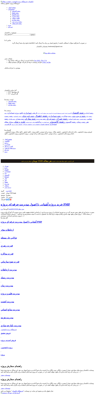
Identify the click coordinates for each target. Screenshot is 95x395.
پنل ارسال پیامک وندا (40, 60)
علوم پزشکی (16, 18)
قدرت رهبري (7, 246)
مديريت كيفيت (7, 301)
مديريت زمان (7, 285)
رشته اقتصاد (15, 14)
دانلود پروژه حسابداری (15, 113)
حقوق (6, 182)
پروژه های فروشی (10, 148)
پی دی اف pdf (8, 146)
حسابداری (28, 113)
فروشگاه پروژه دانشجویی (8, 329)
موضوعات (11, 9)
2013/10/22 (15, 209)
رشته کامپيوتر (70, 122)
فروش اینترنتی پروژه (8, 340)
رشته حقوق (15, 13)
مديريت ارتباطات (9, 270)
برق (5, 173)
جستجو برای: (8, 34)
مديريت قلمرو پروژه (10, 293)
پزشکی (6, 185)
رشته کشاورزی (45, 122)
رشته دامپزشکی (17, 23)
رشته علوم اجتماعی (73, 119)
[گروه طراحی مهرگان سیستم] (10, 393)
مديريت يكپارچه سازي (11, 325)
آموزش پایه (54, 113)
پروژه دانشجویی (6, 348)
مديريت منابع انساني (10, 309)
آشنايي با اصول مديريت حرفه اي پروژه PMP (21, 222)
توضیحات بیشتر (5, 375)
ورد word (7, 144)
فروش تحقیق (5, 333)
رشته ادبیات (89, 113)
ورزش (13, 124)
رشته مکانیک (12, 119)
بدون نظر (21, 209)
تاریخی (34, 113)
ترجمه (6, 143)
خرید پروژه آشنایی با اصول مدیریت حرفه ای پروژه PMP (35, 204)
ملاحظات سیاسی (18, 124)
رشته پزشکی (81, 122)
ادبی (41, 113)
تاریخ (5, 168)
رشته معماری (20, 119)
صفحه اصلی (12, 7)
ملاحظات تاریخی (36, 124)
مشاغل (11, 122)
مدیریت (6, 184)
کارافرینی (7, 124)
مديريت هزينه (7, 317)
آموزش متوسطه (60, 113)
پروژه (3, 355)
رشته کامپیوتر (16, 11)
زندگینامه (38, 122)
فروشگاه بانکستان (17, 391)
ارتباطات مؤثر (7, 230)
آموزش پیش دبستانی (47, 113)
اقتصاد (6, 170)
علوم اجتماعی (29, 122)
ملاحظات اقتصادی (44, 124)
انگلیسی (6, 141)
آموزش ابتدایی (68, 113)
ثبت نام (10, 27)
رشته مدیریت (41, 119)
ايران (39, 113)
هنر (5, 180)
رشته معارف (16, 20)
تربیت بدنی (7, 187)
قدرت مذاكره (7, 254)
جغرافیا (6, 177)
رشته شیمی (83, 119)
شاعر (33, 122)
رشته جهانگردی (66, 116)
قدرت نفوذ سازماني (10, 262)
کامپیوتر (6, 175)
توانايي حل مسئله (9, 238)
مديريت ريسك (7, 277)
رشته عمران (16, 16)
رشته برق (89, 116)
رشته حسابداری (55, 116)
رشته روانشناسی (17, 116)
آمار (5, 178)
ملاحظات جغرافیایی (27, 124)
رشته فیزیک (51, 119)
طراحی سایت (46, 62)
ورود (9, 25)
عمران (6, 166)
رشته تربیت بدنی (17, 22)
